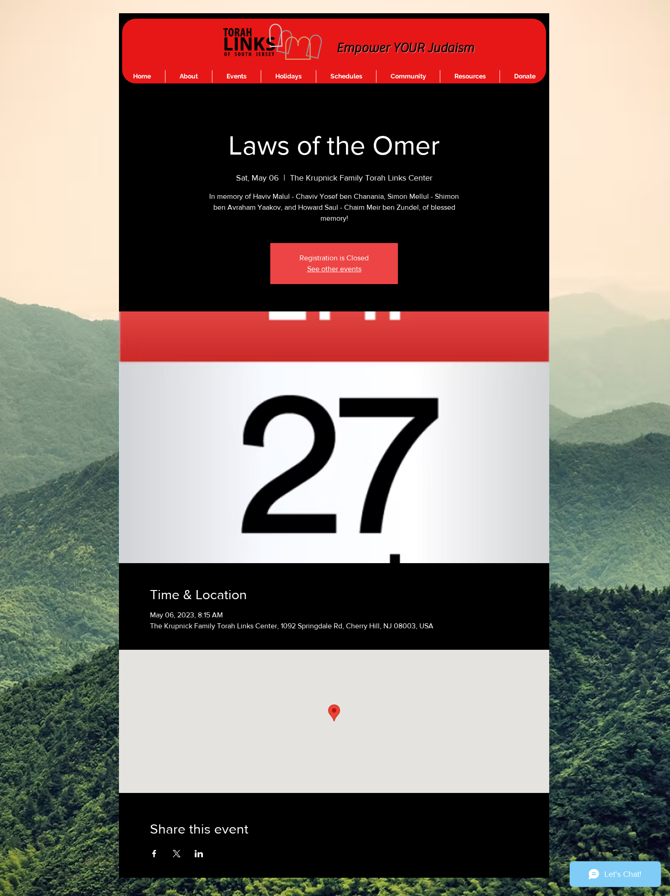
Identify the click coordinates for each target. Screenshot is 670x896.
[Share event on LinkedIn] (199, 853)
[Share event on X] (176, 853)
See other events (334, 269)
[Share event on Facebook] (154, 853)
